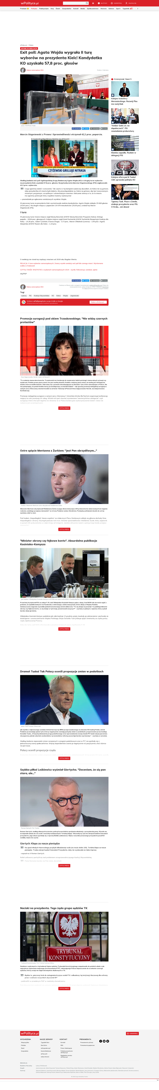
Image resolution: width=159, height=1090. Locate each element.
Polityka (31, 45)
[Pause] (33, 176)
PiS (30, 296)
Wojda (65, 296)
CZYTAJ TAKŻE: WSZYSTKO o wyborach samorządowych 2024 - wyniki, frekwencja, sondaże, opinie (58, 270)
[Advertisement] (79, 25)
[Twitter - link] (107, 1041)
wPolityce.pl (23, 45)
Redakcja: (24, 1063)
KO (53, 296)
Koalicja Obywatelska (41, 296)
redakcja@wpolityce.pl (95, 285)
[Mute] (35, 176)
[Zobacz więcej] (125, 89)
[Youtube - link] (104, 1041)
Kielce (58, 296)
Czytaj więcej (64, 408)
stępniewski (74, 296)
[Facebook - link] (100, 1041)
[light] (93, 3)
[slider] (40, 176)
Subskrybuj (105, 287)
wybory (24, 296)
